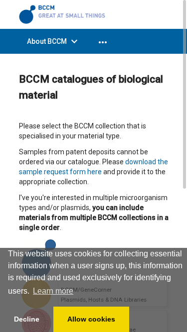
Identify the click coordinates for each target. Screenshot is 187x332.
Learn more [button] (53, 291)
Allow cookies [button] (91, 319)
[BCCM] (64, 14)
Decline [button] (26, 319)
